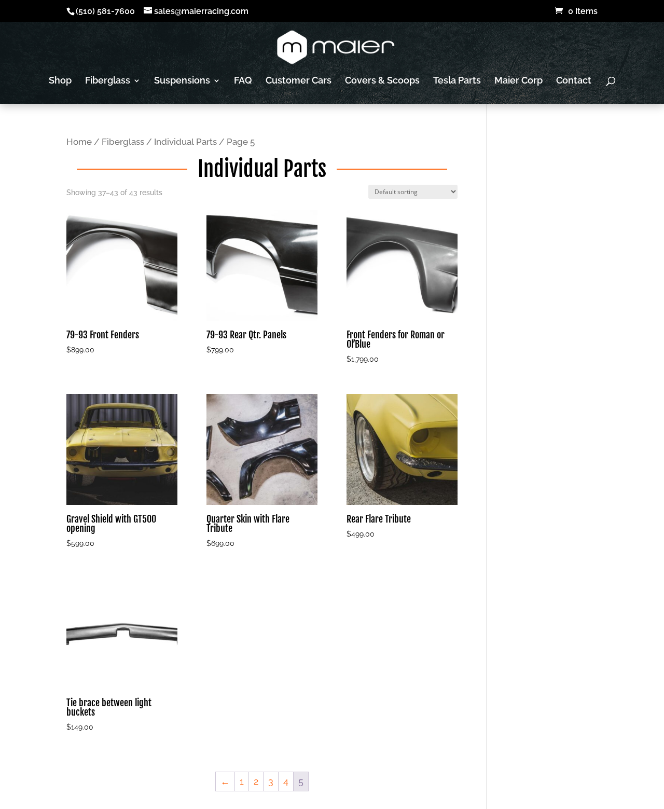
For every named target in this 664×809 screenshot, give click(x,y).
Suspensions (182, 81)
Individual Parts (185, 141)
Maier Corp (518, 81)
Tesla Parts (457, 81)
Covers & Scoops (382, 81)
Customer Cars (298, 81)
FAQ (243, 81)
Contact (573, 81)
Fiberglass (107, 81)
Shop (60, 81)
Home (79, 141)
